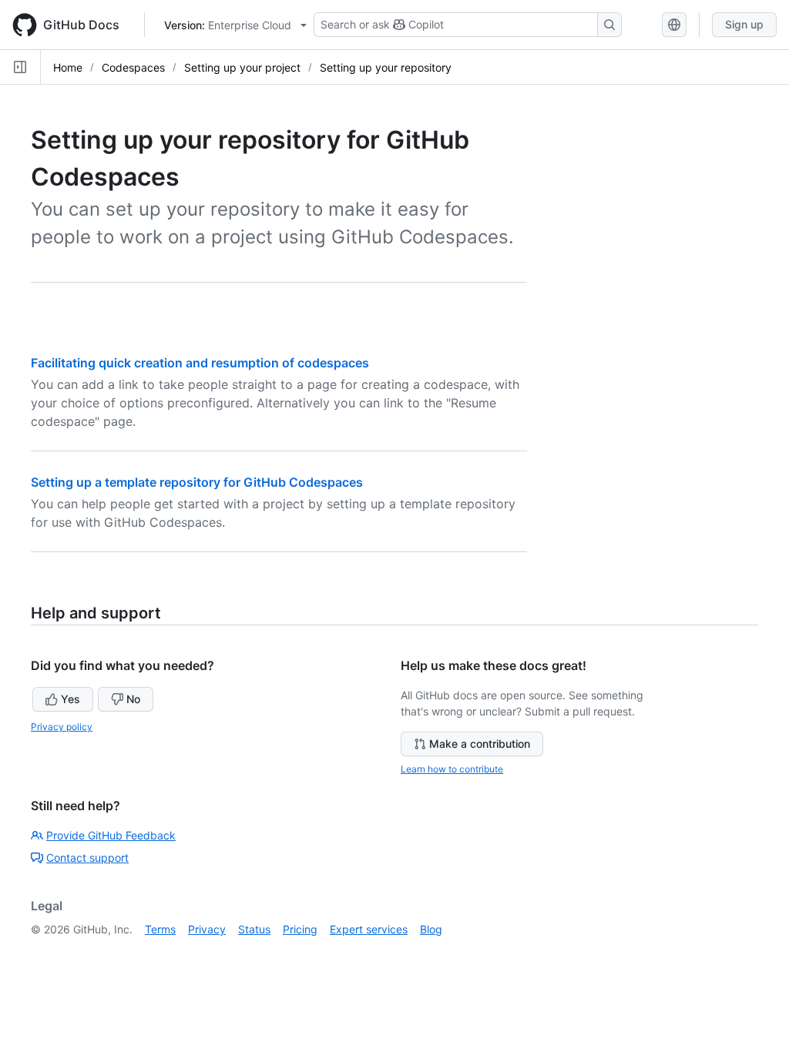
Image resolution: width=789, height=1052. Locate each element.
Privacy (207, 929)
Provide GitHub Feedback (111, 835)
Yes (70, 698)
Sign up (744, 24)
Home (67, 67)
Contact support (87, 857)
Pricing (300, 929)
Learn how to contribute (452, 769)
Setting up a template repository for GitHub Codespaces (197, 482)
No (133, 698)
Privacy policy (61, 726)
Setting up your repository (386, 67)
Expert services (369, 929)
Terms (160, 929)
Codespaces (133, 67)
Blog (431, 929)
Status (254, 929)
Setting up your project (242, 67)
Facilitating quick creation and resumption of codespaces (200, 362)
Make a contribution (479, 743)
